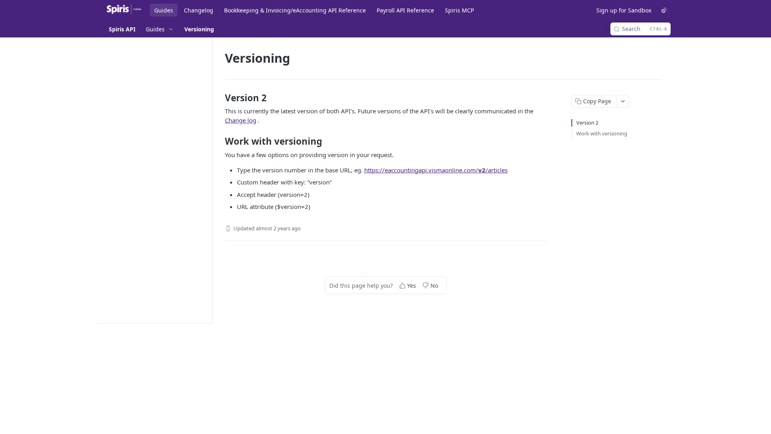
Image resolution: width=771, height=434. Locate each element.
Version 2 (587, 122)
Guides (163, 10)
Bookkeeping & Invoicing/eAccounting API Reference (295, 10)
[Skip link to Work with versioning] (219, 141)
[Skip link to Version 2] (219, 98)
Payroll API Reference (405, 10)
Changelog (198, 10)
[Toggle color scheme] (664, 10)
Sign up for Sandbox (623, 10)
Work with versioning (601, 133)
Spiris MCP (459, 10)
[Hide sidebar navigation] (210, 180)
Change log (240, 120)
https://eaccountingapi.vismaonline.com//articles (436, 170)
